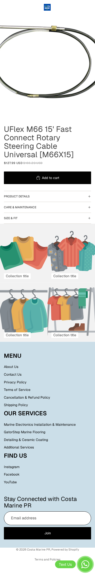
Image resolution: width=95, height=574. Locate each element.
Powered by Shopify (65, 550)
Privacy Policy (15, 382)
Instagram (11, 467)
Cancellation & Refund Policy (27, 397)
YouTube (10, 482)
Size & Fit (11, 218)
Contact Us (12, 374)
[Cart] (89, 7)
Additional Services (19, 447)
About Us (11, 367)
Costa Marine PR (38, 550)
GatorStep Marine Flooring (24, 432)
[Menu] (5, 7)
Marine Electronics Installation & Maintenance (40, 424)
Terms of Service (17, 390)
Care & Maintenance (20, 207)
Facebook (11, 474)
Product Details (17, 196)
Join (47, 533)
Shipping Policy (16, 405)
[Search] (16, 7)
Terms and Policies (47, 559)
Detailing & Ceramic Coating (26, 440)
